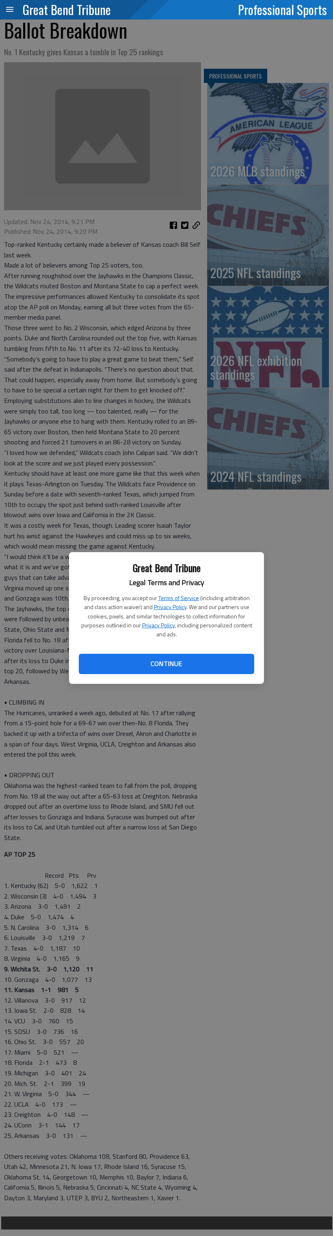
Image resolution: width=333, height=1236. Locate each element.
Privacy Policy (170, 607)
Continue (166, 663)
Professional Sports (282, 9)
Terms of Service (178, 598)
